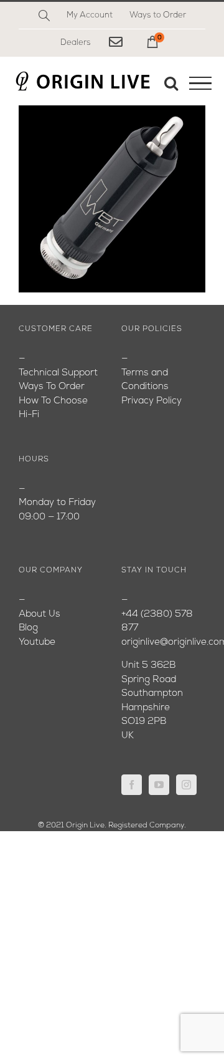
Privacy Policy (151, 401)
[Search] (44, 15)
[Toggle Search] (171, 82)
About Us (39, 614)
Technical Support (58, 373)
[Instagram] (186, 784)
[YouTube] (159, 784)
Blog (28, 628)
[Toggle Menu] (200, 83)
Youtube (37, 642)
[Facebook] (131, 784)
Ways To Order (52, 387)
